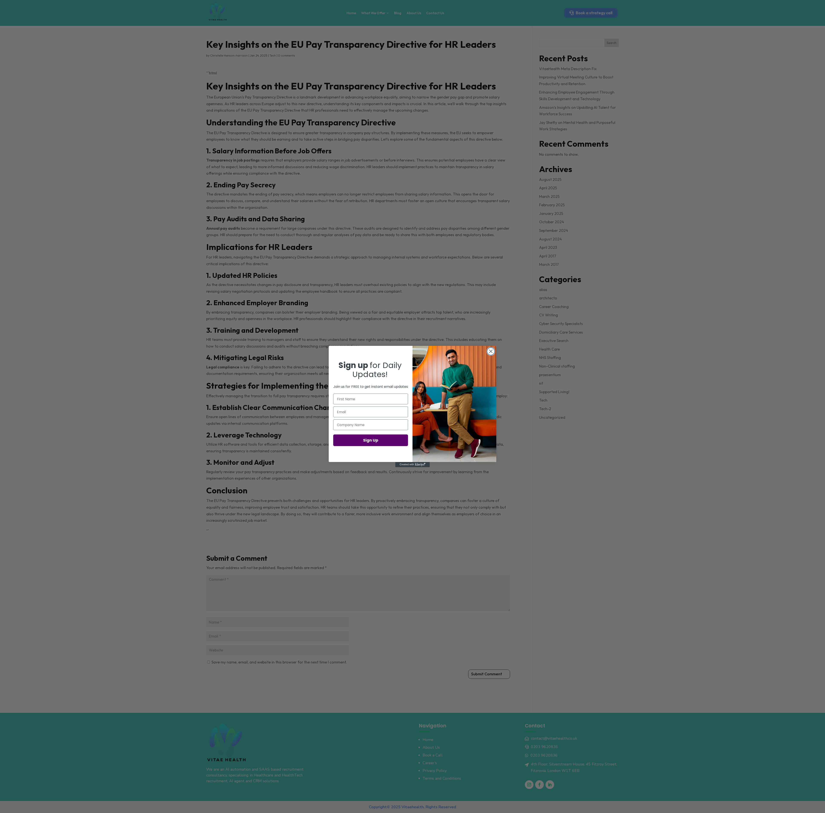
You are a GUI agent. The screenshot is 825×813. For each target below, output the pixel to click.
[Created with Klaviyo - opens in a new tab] (412, 464)
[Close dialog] (491, 351)
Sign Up (370, 440)
